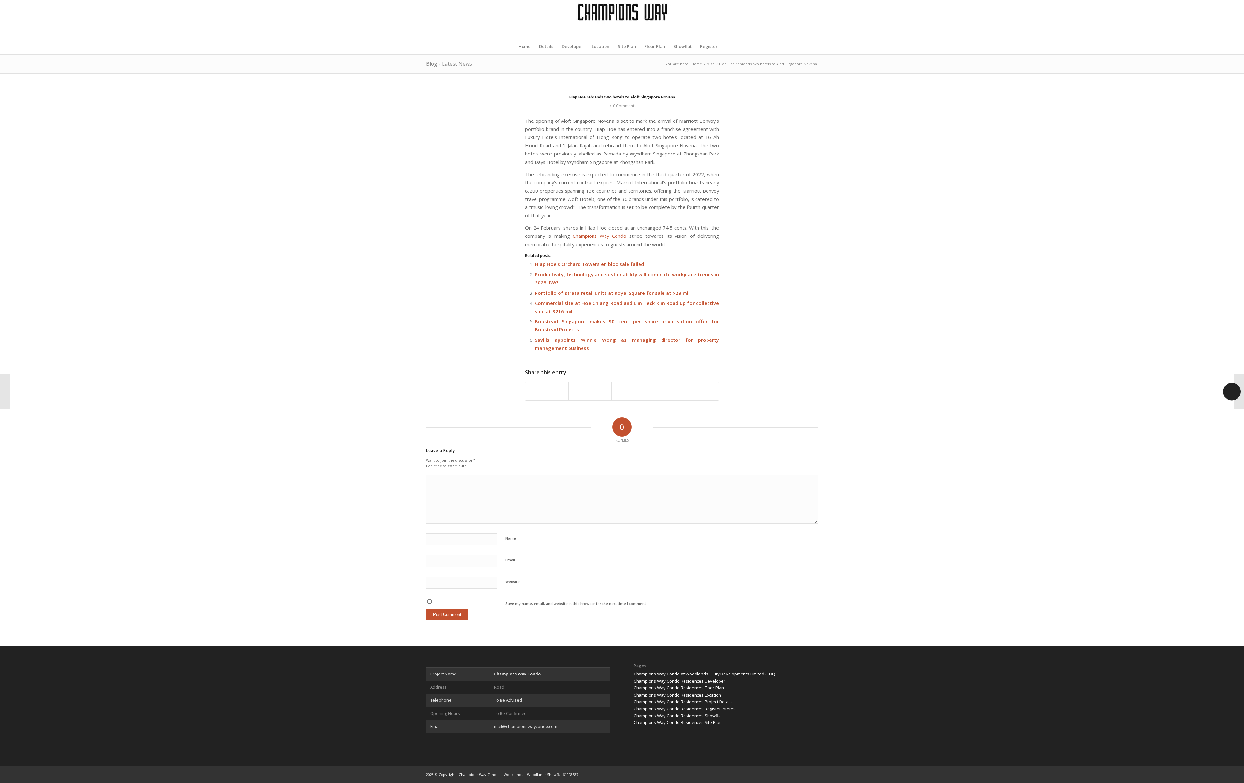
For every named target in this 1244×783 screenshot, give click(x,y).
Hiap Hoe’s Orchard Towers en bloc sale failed (589, 264)
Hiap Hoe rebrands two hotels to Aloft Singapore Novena (622, 97)
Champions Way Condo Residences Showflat (678, 716)
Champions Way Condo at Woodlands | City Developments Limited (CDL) (704, 674)
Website (512, 581)
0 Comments (624, 106)
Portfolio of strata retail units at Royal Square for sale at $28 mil (612, 293)
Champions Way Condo (600, 236)
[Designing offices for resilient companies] (5, 391)
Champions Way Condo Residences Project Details (683, 702)
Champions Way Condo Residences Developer (679, 681)
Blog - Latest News (449, 63)
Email (510, 560)
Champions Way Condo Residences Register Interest (685, 709)
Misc (710, 64)
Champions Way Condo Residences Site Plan (678, 722)
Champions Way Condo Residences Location (677, 695)
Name (510, 538)
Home (696, 64)
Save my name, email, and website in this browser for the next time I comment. (576, 603)
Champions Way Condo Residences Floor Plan (679, 688)
